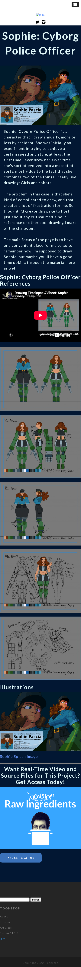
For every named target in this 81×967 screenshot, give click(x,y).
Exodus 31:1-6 (9, 933)
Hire (2, 938)
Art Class (6, 927)
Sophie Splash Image (19, 756)
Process (5, 922)
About (4, 916)
